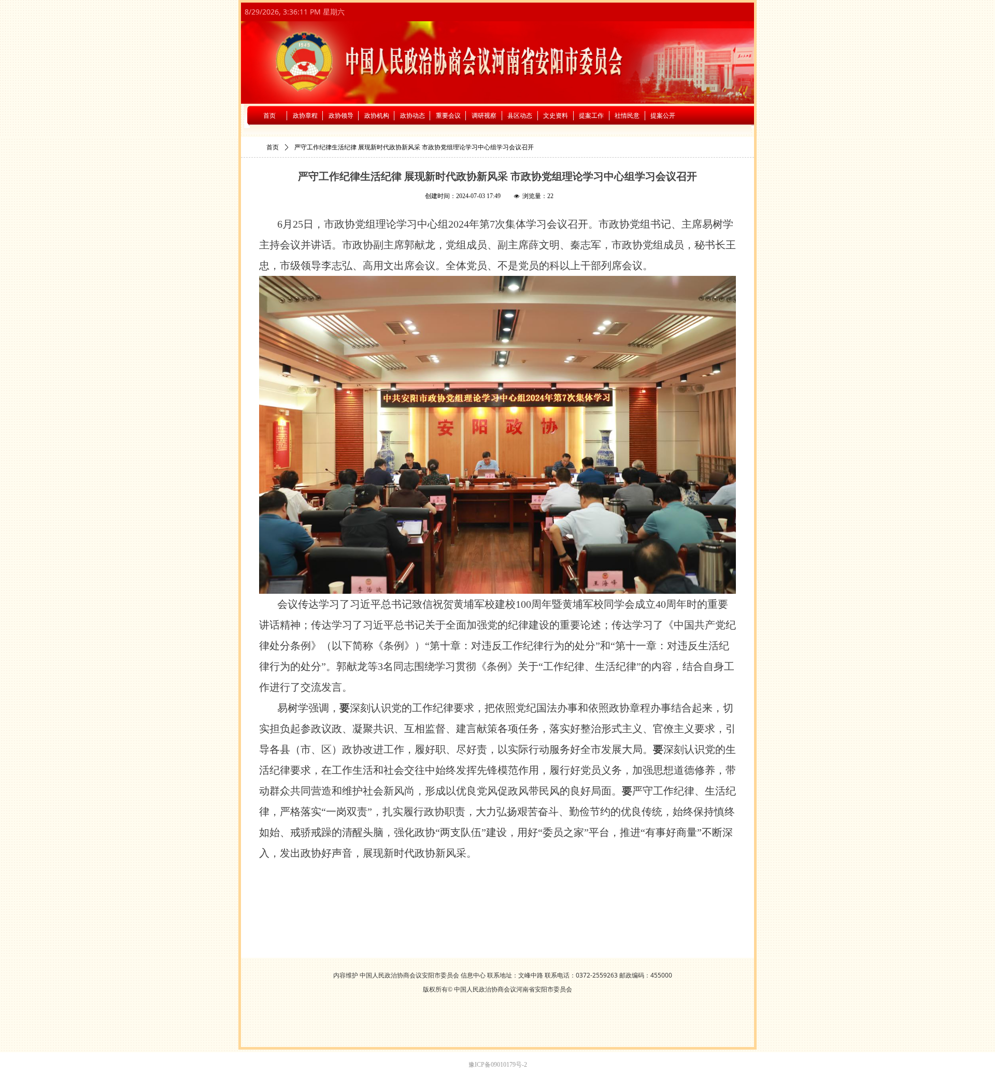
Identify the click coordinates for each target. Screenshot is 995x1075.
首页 (272, 147)
